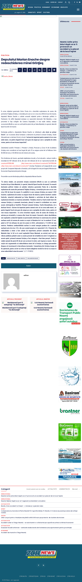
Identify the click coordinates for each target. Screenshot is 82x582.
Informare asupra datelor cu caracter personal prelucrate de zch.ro (41, 562)
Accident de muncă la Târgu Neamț (13, 533)
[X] (25, 70)
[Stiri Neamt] (13, 7)
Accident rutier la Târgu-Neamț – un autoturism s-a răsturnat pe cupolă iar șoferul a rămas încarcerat (37, 523)
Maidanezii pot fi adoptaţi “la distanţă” (14, 309)
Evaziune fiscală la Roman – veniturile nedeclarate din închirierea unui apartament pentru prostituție (36, 528)
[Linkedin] (39, 70)
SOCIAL (62, 98)
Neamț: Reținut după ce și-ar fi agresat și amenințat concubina (69, 61)
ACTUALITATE (64, 74)
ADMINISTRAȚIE (64, 489)
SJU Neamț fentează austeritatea (43, 309)
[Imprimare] (49, 70)
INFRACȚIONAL (64, 54)
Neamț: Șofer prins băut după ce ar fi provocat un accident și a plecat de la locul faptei (69, 47)
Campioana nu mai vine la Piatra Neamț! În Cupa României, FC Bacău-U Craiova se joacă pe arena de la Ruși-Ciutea (69, 81)
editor (6, 70)
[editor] (1, 70)
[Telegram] (54, 70)
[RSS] (77, 2)
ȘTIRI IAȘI (42, 576)
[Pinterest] (30, 70)
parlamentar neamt (32, 258)
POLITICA (5, 55)
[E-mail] (44, 70)
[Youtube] (79, 2)
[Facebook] (74, 2)
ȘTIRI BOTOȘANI (33, 576)
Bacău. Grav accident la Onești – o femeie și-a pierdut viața (69, 70)
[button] (69, 2)
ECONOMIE (4, 530)
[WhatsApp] (34, 70)
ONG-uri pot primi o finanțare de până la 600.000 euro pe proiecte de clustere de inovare (69, 93)
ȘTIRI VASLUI (71, 576)
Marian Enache (11, 258)
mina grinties (21, 258)
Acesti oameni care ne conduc (35, 489)
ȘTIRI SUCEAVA (61, 576)
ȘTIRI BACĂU (23, 576)
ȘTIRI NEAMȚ (51, 576)
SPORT (62, 87)
